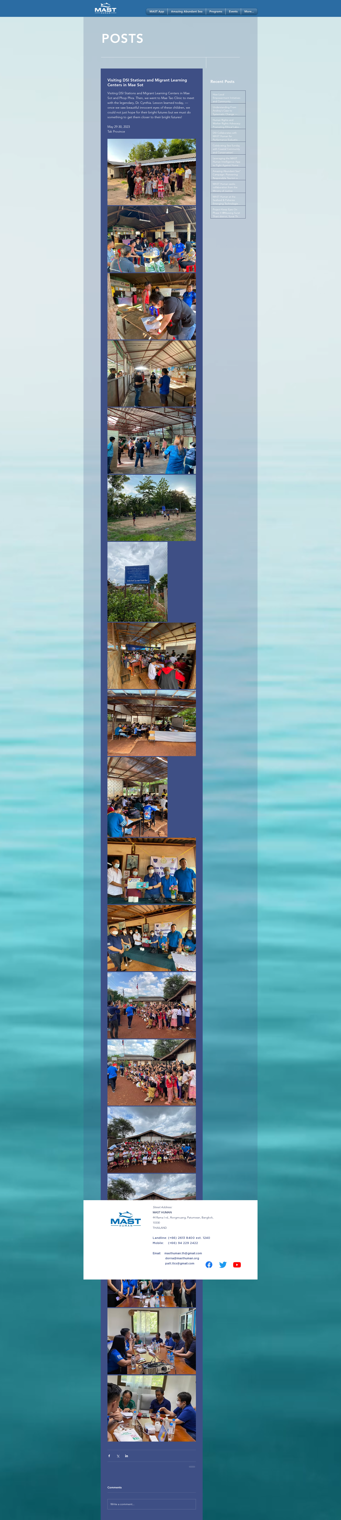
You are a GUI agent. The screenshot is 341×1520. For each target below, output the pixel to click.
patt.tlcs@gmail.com (179, 1266)
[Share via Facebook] (109, 1456)
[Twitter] (223, 1267)
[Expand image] (151, 172)
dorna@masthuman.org (182, 1261)
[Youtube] (237, 1267)
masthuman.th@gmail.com (183, 1256)
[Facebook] (208, 1267)
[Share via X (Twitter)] (118, 1456)
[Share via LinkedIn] (126, 1456)
